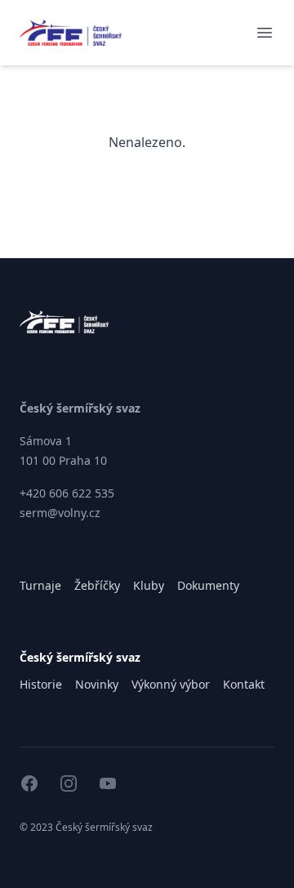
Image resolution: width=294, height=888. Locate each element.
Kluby (148, 585)
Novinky (96, 684)
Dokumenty (208, 585)
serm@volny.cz (60, 512)
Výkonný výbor (170, 684)
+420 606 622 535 (67, 493)
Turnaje (40, 585)
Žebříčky (97, 585)
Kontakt (244, 684)
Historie (41, 684)
